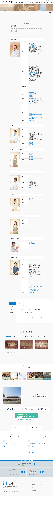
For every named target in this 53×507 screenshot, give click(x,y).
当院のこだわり (27, 2)
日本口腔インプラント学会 (32, 75)
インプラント (32, 336)
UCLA (29, 66)
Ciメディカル (30, 103)
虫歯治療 (39, 443)
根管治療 (26, 336)
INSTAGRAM (48, 0)
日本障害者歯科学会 (31, 157)
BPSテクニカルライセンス (32, 270)
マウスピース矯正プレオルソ (14, 443)
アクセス (50, 2)
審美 (20, 336)
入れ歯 (14, 336)
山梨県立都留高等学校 (32, 44)
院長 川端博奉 (14, 26)
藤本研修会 (30, 76)
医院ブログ (12, 309)
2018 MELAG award (31, 120)
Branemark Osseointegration (33, 72)
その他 (44, 336)
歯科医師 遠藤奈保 (14, 31)
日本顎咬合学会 (31, 94)
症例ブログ (42, 487)
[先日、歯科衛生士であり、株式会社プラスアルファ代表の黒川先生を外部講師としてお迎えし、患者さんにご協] (31, 376)
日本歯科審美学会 (31, 95)
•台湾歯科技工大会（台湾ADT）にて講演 (34, 289)
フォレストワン (31, 102)
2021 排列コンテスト (32, 292)
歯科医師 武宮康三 (14, 30)
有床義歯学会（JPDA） (32, 276)
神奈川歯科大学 (31, 243)
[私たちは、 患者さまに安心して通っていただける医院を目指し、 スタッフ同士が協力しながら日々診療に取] (14, 376)
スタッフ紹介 (33, 484)
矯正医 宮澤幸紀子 (14, 32)
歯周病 (38, 336)
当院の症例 (31, 2)
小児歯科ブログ (12, 312)
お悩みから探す (34, 427)
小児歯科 (6, 443)
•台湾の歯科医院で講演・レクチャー (33, 290)
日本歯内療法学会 (31, 142)
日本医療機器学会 (31, 96)
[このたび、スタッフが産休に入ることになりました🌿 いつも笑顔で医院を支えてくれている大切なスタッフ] (6, 376)
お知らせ (12, 306)
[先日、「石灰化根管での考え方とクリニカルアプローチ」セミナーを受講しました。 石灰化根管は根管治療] (47, 376)
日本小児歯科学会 (31, 156)
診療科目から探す (18, 427)
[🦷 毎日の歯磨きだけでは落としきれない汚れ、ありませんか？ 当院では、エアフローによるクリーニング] (22, 376)
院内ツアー (33, 487)
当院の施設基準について (34, 490)
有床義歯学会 (30, 187)
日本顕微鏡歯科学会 (31, 92)
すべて (8, 336)
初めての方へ (18, 2)
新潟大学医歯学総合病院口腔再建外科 (34, 46)
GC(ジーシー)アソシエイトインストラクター (35, 100)
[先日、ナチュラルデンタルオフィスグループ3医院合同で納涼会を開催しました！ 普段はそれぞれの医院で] (39, 376)
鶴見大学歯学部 (31, 199)
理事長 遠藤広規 (14, 25)
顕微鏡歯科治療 (32, 443)
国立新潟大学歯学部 (31, 45)
